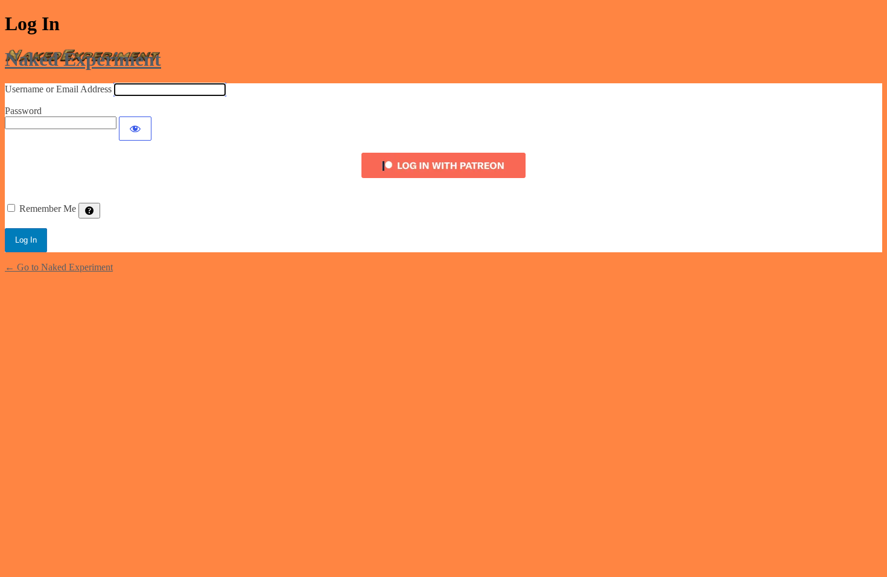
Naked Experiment (83, 59)
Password (23, 111)
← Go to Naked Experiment (59, 267)
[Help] (89, 210)
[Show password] (135, 128)
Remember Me (47, 208)
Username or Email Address (58, 89)
